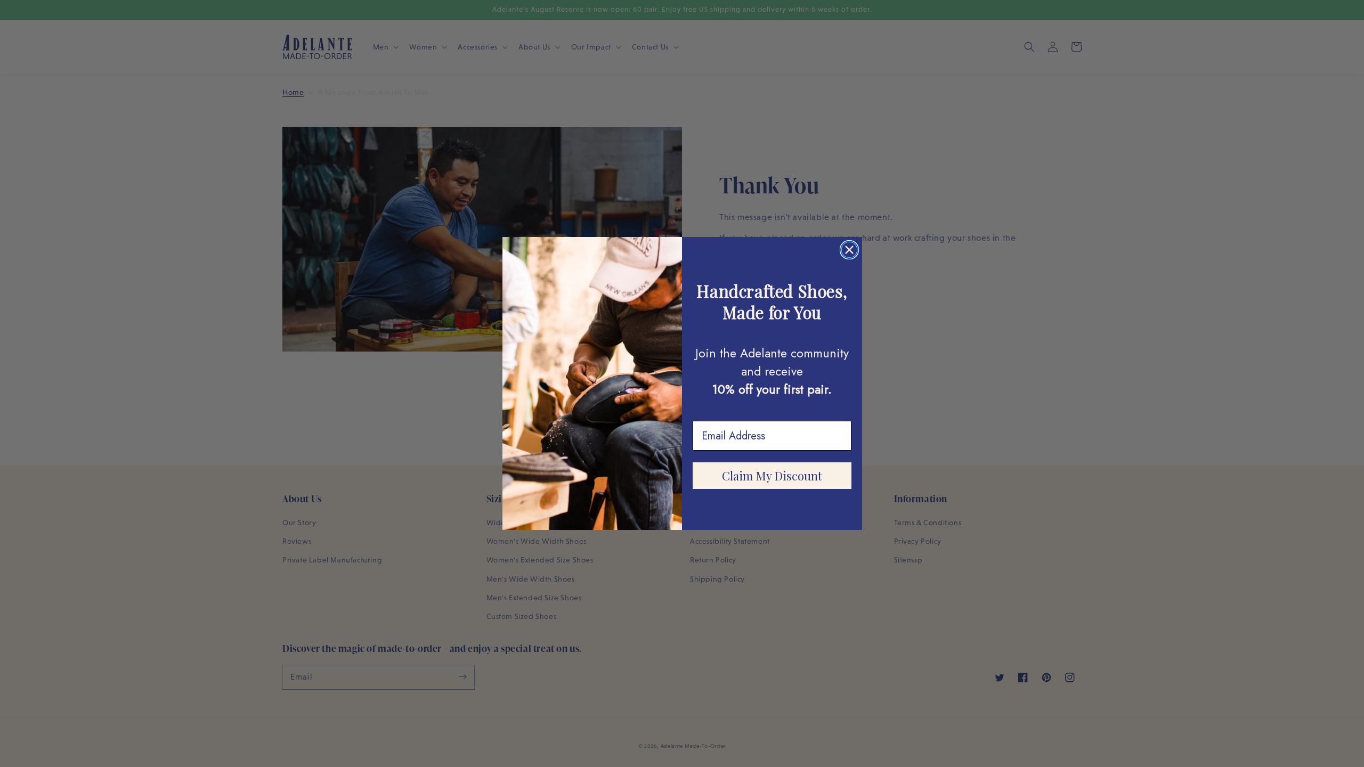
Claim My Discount (772, 476)
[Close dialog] (849, 249)
